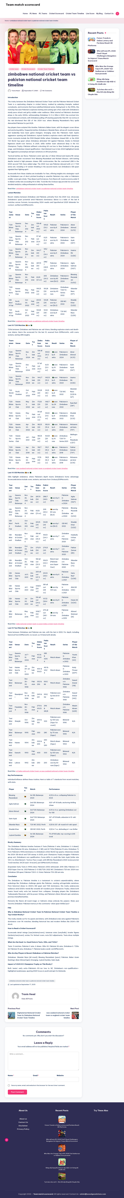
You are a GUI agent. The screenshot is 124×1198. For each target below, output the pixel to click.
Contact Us (23, 1122)
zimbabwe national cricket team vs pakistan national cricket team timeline (44, 189)
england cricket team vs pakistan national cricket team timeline (40, 321)
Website (60, 1075)
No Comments (47, 90)
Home (7, 21)
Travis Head (28, 994)
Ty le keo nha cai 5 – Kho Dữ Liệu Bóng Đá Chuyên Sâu (101, 91)
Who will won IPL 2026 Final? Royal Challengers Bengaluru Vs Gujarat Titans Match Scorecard (102, 56)
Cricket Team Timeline (46, 69)
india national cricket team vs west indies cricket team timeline (40, 624)
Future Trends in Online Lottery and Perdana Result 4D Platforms (100, 42)
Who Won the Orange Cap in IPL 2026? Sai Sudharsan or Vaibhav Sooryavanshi (104, 70)
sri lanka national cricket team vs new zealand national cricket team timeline (45, 771)
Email (36, 1075)
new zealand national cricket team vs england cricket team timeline (42, 468)
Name (11, 1075)
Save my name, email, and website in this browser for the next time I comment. (38, 1085)
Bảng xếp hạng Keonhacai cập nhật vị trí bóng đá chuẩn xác (101, 81)
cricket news (13, 69)
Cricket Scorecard (28, 69)
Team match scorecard (23, 4)
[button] (27, 999)
